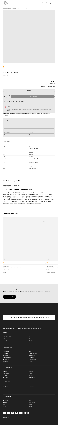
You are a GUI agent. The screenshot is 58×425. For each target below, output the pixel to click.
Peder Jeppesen (32, 402)
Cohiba (30, 373)
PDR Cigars (5, 375)
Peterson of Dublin (33, 392)
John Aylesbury (32, 168)
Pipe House (31, 386)
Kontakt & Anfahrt (6, 353)
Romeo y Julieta (32, 377)
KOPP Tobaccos (6, 392)
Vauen (4, 388)
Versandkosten (51, 86)
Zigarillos (14, 8)
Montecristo (5, 371)
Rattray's (4, 390)
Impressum (5, 363)
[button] (5, 96)
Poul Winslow (5, 400)
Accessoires (5, 342)
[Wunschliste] (46, 2)
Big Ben (4, 406)
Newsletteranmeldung (9, 296)
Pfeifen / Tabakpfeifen (7, 336)
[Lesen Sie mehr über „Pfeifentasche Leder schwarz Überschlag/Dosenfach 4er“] (48, 259)
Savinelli (4, 404)
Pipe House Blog (32, 359)
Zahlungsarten (5, 361)
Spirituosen (31, 336)
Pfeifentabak (5, 338)
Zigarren (30, 338)
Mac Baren (31, 388)
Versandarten (31, 357)
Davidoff (31, 371)
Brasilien (31, 152)
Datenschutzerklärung (7, 357)
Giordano (31, 406)
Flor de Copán (5, 377)
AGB (30, 351)
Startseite (5, 8)
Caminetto (5, 402)
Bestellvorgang (32, 355)
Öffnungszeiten (6, 351)
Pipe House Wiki (6, 359)
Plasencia (31, 375)
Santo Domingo (6, 373)
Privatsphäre (31, 361)
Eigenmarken (5, 340)
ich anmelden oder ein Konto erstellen (42, 113)
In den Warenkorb (33, 96)
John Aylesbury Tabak (19, 203)
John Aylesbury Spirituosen (34, 203)
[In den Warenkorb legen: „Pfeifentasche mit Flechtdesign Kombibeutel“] (4, 259)
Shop (9, 8)
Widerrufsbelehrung (33, 353)
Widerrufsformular (6, 355)
